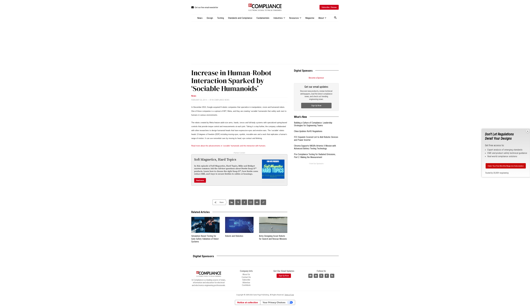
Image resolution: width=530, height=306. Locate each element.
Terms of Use (289, 295)
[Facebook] (244, 202)
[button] (335, 17)
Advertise (246, 282)
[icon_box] (204, 7)
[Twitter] (321, 276)
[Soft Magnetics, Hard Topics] (273, 169)
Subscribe (246, 280)
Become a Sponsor (316, 78)
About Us (246, 274)
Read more (200, 180)
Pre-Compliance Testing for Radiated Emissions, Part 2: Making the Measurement (315, 156)
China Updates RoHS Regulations (308, 131)
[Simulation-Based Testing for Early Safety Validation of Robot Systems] (205, 225)
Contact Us (246, 277)
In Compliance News (220, 100)
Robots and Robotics (234, 236)
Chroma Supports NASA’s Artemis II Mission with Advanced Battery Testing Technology (315, 147)
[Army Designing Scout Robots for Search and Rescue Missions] (273, 225)
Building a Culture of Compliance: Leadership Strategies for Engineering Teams (313, 124)
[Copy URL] (263, 202)
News (193, 96)
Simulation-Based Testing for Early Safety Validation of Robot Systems (205, 239)
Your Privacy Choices (274, 302)
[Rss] (332, 276)
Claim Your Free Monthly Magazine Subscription (505, 166)
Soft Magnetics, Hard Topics (215, 160)
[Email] (250, 202)
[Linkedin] (231, 202)
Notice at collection (247, 302)
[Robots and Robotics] (239, 225)
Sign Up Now (316, 105)
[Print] (257, 202)
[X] (238, 202)
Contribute (246, 285)
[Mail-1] (310, 276)
